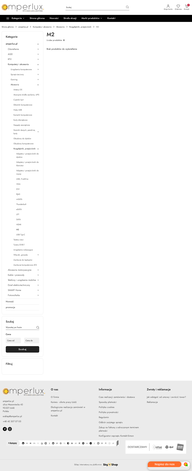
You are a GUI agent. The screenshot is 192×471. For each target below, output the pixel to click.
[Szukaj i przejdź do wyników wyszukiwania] (127, 7)
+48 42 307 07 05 (12, 421)
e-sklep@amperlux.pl (12, 416)
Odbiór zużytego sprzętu (111, 422)
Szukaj (23, 349)
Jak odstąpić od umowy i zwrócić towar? (166, 397)
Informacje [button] (105, 389)
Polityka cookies (106, 407)
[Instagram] (10, 429)
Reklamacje (152, 402)
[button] (91, 18)
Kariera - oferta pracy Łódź (63, 402)
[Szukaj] (37, 328)
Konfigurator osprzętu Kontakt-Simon (116, 435)
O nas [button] (54, 389)
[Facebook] (5, 429)
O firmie (55, 397)
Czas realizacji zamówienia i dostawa (117, 397)
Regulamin (104, 417)
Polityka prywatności (108, 412)
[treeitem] (22, 44)
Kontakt (54, 415)
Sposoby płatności (108, 402)
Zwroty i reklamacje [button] (159, 389)
